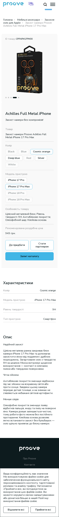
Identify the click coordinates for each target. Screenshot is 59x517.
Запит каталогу (29, 256)
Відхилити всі (16, 509)
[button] (6, 97)
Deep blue (14, 158)
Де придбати (17, 245)
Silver (41, 158)
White (12, 164)
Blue (23, 151)
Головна (8, 20)
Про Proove (29, 458)
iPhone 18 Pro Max (19, 199)
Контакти (29, 464)
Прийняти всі (43, 509)
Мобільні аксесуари (28, 20)
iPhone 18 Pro (16, 193)
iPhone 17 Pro (16, 180)
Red (28, 158)
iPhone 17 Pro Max (19, 186)
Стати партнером (42, 245)
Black (11, 151)
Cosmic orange (41, 151)
